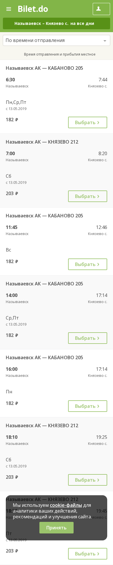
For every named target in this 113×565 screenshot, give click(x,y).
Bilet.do (32, 8)
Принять (56, 527)
